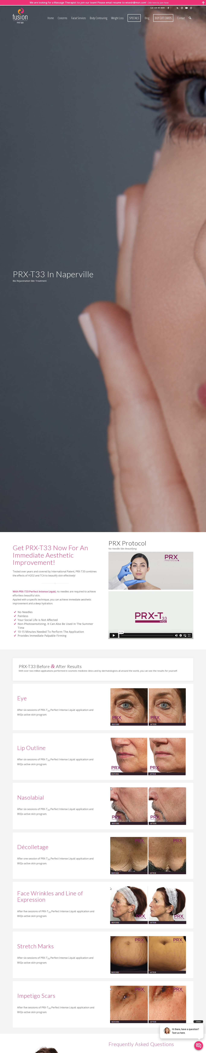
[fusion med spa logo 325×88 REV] (28, 16)
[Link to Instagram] (182, 8)
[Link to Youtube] (186, 8)
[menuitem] (51, 18)
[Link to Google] (173, 8)
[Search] (190, 18)
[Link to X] (177, 8)
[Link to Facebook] (168, 8)
